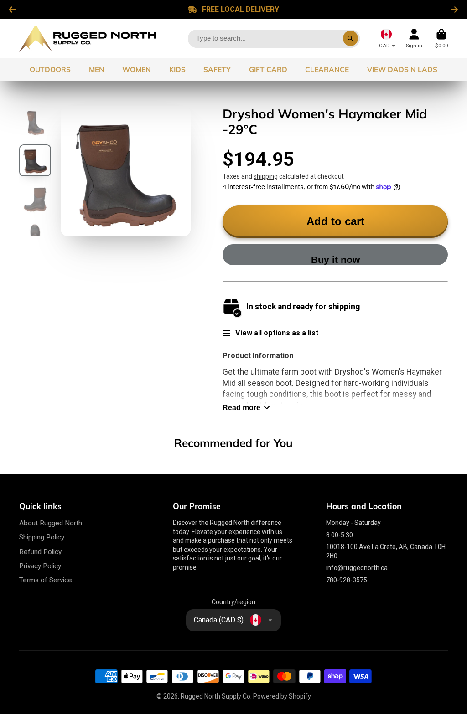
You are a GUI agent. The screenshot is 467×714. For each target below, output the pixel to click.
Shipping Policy (41, 537)
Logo (87, 38)
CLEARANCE (327, 69)
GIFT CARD (268, 69)
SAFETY (217, 69)
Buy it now (335, 259)
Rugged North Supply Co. (216, 696)
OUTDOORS (50, 69)
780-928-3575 (346, 580)
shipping (266, 176)
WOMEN (136, 69)
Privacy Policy (40, 566)
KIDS (177, 69)
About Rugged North (50, 523)
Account (414, 38)
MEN (96, 69)
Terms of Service (45, 580)
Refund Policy (40, 552)
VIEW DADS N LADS (402, 69)
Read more (241, 407)
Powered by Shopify (282, 696)
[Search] (350, 38)
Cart (441, 38)
